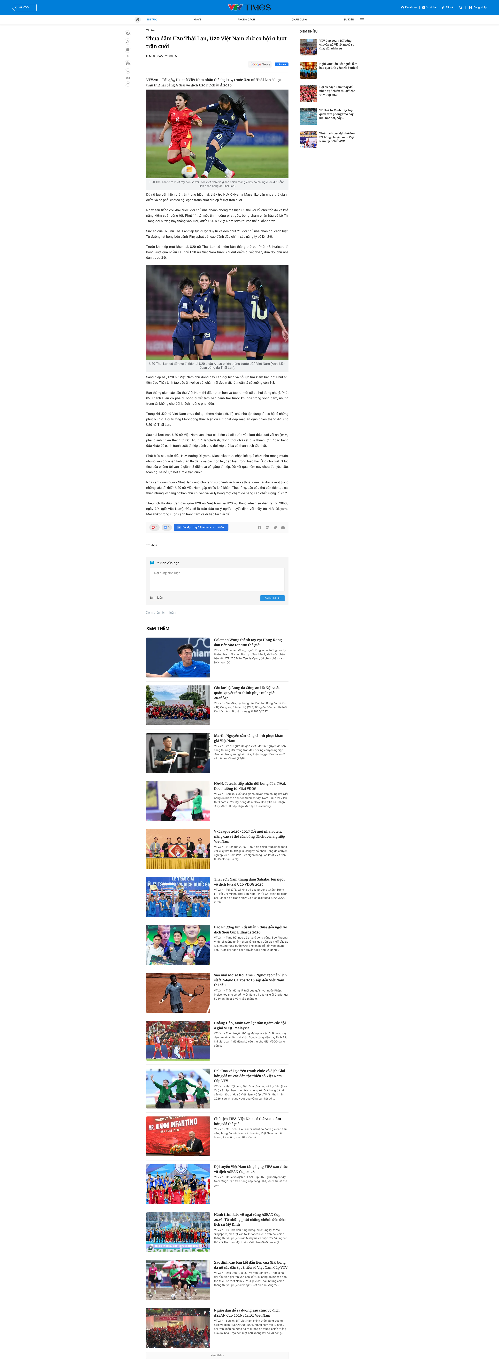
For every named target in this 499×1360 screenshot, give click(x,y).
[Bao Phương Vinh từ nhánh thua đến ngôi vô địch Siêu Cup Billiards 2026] (178, 945)
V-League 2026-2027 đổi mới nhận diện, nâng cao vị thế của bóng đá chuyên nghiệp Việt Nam (249, 836)
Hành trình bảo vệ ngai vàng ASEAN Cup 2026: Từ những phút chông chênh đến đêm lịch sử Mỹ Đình (250, 1219)
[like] (128, 33)
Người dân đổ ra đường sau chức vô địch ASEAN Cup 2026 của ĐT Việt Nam (247, 1313)
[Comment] (128, 50)
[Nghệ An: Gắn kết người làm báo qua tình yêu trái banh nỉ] (308, 70)
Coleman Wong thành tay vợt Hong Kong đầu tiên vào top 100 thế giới (248, 642)
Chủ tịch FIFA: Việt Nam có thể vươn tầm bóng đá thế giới (247, 1121)
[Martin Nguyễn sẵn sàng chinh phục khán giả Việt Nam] (178, 753)
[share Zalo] (267, 527)
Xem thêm (217, 1355)
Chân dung (299, 19)
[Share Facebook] (259, 527)
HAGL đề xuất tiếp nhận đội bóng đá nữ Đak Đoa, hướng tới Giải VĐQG (250, 786)
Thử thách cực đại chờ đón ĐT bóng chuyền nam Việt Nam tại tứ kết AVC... (337, 137)
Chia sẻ (281, 64)
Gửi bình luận (272, 598)
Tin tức (152, 19)
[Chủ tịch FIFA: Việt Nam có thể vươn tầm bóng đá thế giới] (178, 1136)
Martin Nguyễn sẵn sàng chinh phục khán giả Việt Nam (248, 738)
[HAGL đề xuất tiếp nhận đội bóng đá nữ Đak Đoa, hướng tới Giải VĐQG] (178, 801)
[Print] (128, 63)
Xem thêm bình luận (161, 612)
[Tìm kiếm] (460, 7)
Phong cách (246, 19)
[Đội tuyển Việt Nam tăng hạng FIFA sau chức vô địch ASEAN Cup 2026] (178, 1184)
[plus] (128, 72)
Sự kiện (349, 19)
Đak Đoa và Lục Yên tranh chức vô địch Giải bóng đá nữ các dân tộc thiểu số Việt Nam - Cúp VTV (249, 1076)
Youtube (431, 7)
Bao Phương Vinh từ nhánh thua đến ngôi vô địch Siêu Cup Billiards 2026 (250, 929)
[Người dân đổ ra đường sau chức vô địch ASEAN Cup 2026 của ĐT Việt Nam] (178, 1328)
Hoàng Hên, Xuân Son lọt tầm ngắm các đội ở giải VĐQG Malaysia (250, 1025)
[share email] (283, 527)
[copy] (128, 41)
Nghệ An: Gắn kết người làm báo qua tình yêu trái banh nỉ (338, 65)
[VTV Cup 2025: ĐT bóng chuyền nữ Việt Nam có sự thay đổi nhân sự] (308, 47)
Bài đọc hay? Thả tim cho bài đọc (203, 527)
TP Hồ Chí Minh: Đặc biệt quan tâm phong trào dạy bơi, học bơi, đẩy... (336, 114)
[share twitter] (275, 527)
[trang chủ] (137, 20)
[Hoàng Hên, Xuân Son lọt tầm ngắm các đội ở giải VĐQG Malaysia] (178, 1041)
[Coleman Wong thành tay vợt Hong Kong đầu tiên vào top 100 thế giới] (178, 657)
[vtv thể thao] (249, 7)
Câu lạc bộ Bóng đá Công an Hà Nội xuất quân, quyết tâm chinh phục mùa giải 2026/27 (247, 693)
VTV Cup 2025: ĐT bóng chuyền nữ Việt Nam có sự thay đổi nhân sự (336, 44)
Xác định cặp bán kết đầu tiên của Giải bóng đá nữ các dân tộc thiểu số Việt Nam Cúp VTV (251, 1265)
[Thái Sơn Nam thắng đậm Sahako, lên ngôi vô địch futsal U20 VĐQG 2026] (178, 897)
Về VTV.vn (25, 7)
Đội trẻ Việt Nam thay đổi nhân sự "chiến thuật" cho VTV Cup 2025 (337, 91)
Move (197, 19)
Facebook (411, 7)
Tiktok (449, 7)
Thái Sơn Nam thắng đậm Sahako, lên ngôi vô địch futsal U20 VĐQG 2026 (249, 882)
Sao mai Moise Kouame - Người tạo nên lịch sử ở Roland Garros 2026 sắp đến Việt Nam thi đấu (250, 980)
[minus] (128, 83)
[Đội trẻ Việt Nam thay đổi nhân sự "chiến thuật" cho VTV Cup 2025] (308, 93)
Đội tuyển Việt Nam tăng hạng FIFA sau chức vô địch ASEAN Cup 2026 (251, 1169)
